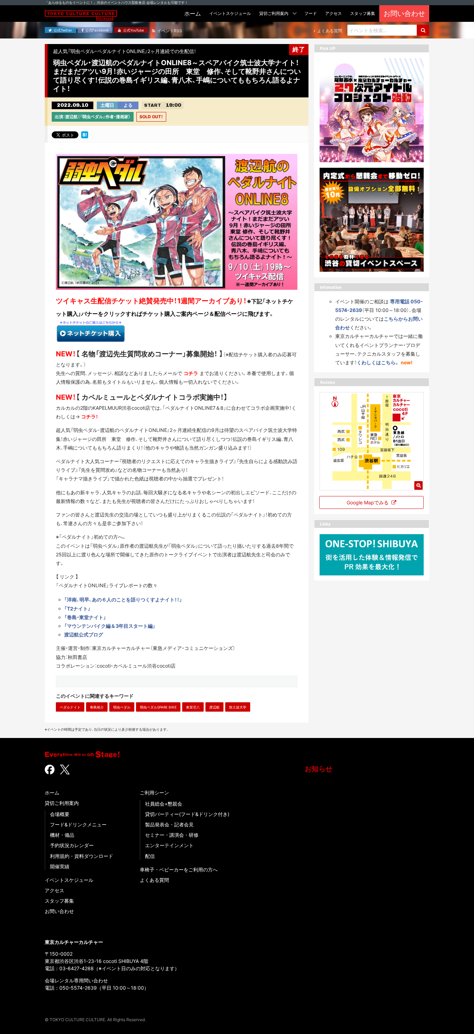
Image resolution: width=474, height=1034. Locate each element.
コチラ (191, 373)
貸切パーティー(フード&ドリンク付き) (187, 814)
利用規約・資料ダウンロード (81, 856)
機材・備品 (62, 835)
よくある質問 (154, 880)
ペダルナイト (70, 707)
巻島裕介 (97, 707)
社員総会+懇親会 (163, 804)
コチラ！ (89, 416)
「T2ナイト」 (77, 608)
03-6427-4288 (76, 968)
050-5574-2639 (78, 988)
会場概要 (59, 814)
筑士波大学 (237, 707)
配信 (150, 856)
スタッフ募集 (59, 901)
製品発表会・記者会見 (169, 824)
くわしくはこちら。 (378, 362)
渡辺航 (214, 707)
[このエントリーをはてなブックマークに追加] (84, 134)
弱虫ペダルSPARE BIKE (158, 707)
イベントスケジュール (69, 880)
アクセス (54, 890)
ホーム (52, 793)
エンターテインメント (169, 845)
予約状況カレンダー (72, 845)
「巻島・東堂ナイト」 (85, 617)
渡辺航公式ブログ (83, 634)
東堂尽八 (193, 707)
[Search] (423, 30)
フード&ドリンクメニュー (78, 824)
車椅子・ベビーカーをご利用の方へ (179, 869)
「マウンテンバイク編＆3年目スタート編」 (109, 626)
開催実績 (59, 866)
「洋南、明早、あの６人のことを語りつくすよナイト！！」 (123, 599)
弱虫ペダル (121, 707)
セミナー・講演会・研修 (171, 835)
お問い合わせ (59, 911)
